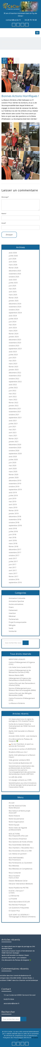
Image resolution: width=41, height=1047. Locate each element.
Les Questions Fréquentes (19, 908)
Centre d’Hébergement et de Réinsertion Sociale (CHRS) (20, 671)
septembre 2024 (15, 313)
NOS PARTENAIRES (16, 858)
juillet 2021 (13, 424)
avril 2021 (13, 433)
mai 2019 (12, 502)
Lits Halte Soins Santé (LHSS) (20, 667)
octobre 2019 (14, 487)
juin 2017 (12, 564)
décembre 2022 (15, 373)
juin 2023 (12, 358)
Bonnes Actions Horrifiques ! (20, 96)
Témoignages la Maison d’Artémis (22, 917)
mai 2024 (12, 325)
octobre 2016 (14, 579)
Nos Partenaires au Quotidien (20, 863)
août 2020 (13, 457)
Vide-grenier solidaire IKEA (19, 760)
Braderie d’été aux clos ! (18, 752)
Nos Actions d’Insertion (18, 839)
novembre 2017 (15, 552)
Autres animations (16, 604)
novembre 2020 (15, 448)
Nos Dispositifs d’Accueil (18, 836)
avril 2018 (13, 540)
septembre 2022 (15, 382)
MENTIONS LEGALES (17, 659)
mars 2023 (13, 364)
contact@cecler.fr (13, 20)
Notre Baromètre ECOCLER (19, 902)
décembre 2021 (15, 409)
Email (3, 223)
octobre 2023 (14, 346)
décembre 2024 (15, 304)
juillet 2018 (13, 531)
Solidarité (12, 631)
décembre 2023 (15, 340)
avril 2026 (13, 262)
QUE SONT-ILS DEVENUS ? (19, 915)
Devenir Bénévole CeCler (18, 881)
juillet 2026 (13, 256)
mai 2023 (12, 361)
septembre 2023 (15, 349)
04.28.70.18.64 (9, 999)
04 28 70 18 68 (31, 20)
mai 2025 (12, 289)
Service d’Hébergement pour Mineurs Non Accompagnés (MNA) (22, 689)
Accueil (11, 803)
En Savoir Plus (14, 911)
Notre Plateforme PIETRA (18, 888)
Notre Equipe (14, 825)
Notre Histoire (14, 816)
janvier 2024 (14, 337)
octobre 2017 (14, 555)
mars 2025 (13, 295)
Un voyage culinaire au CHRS (20, 780)
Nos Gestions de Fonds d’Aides (21, 842)
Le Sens (12, 893)
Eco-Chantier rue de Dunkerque (27, 980)
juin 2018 (12, 534)
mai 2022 (12, 394)
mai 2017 (12, 567)
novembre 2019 (15, 484)
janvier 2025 (14, 301)
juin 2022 (12, 391)
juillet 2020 (13, 460)
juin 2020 (12, 463)
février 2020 (13, 475)
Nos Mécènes (14, 866)
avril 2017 (13, 570)
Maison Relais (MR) (16, 675)
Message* (5, 197)
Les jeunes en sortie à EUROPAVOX (22, 749)
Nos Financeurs (15, 860)
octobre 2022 (14, 379)
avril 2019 (13, 505)
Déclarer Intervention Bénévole (21, 884)
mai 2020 (12, 466)
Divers (11, 607)
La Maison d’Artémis (17, 703)
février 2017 (13, 576)
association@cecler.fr (11, 1003)
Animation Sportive (16, 601)
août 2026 (13, 253)
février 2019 (13, 511)
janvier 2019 (14, 514)
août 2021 (13, 421)
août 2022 (13, 385)
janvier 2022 (14, 406)
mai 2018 (12, 537)
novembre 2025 (15, 274)
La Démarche (14, 896)
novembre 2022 (15, 376)
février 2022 (13, 403)
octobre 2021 (14, 415)
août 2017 (13, 558)
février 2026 (13, 268)
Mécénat (12, 616)
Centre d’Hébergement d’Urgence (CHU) (22, 663)
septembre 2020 (15, 454)
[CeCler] (20, 6)
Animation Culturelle (17, 598)
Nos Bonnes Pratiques (17, 905)
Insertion (12, 613)
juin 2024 (12, 322)
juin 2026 (12, 259)
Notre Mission (14, 808)
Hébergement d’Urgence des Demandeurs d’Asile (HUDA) (20, 679)
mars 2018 (13, 543)
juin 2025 (12, 286)
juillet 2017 (13, 561)
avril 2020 (13, 469)
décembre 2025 (15, 271)
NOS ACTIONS (14, 834)
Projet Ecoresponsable (17, 622)
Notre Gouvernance (16, 819)
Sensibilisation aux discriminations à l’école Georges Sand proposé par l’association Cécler (22, 785)
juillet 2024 (13, 319)
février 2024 (13, 334)
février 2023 (13, 367)
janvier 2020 (14, 478)
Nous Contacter (15, 873)
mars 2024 (13, 331)
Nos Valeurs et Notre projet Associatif (19, 812)
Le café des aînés (15, 777)
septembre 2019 (15, 490)
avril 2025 (13, 292)
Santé (11, 628)
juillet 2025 (13, 283)
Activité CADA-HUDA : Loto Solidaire (23, 736)
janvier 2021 (14, 442)
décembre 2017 (15, 549)
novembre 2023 (15, 343)
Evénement (13, 610)
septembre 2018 (15, 525)
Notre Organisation (16, 822)
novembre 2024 (15, 307)
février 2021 (13, 439)
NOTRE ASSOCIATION (17, 806)
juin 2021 (12, 427)
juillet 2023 (13, 355)
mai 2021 (12, 430)
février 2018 (13, 546)
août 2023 (13, 352)
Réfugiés (12, 625)
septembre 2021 (15, 418)
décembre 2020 (15, 445)
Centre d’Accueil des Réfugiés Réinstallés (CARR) (20, 694)
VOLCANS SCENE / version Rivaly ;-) (22, 978)
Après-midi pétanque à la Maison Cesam (22, 756)
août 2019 (13, 493)
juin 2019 (12, 499)
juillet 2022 (13, 388)
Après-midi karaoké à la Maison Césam (21, 732)
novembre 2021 (15, 412)
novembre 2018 (15, 520)
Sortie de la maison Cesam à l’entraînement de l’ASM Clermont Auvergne (22, 726)
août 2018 (13, 528)
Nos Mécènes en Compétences (20, 869)
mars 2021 (13, 436)
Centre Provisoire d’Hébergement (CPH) (22, 699)
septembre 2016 (15, 582)
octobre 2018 (14, 523)
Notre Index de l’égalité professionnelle (18, 829)
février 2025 (13, 298)
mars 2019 (13, 508)
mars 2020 (13, 472)
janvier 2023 (14, 370)
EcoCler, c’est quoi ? (16, 891)
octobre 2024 (14, 310)
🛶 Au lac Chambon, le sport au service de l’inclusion (21, 745)
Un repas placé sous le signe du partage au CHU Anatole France (21, 720)
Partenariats (14, 619)
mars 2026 (13, 265)
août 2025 (13, 280)
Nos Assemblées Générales (19, 845)
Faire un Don (14, 878)
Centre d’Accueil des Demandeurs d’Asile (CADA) (22, 684)
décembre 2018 (15, 517)
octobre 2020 (14, 451)
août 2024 (13, 316)
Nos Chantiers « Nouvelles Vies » (21, 848)
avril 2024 (13, 328)
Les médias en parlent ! (18, 854)
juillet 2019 (13, 496)
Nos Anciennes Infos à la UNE (20, 851)
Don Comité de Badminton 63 (20, 763)
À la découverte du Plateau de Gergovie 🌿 (20, 740)
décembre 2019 (15, 481)
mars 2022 (13, 400)
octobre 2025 (14, 277)
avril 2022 (13, 397)
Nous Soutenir (14, 876)
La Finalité (13, 899)
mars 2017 (13, 573)
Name (3, 213)
